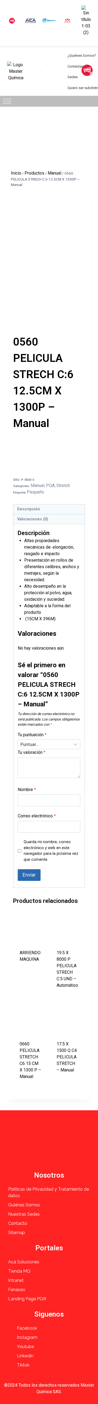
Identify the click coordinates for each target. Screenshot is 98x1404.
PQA (50, 485)
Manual (37, 485)
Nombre (27, 789)
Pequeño (35, 492)
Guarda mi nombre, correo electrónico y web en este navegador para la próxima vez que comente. (51, 851)
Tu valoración (31, 752)
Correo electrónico (37, 815)
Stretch (63, 485)
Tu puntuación (32, 734)
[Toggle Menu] (7, 101)
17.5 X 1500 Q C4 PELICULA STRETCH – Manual (67, 1057)
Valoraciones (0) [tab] (32, 519)
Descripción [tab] (28, 509)
